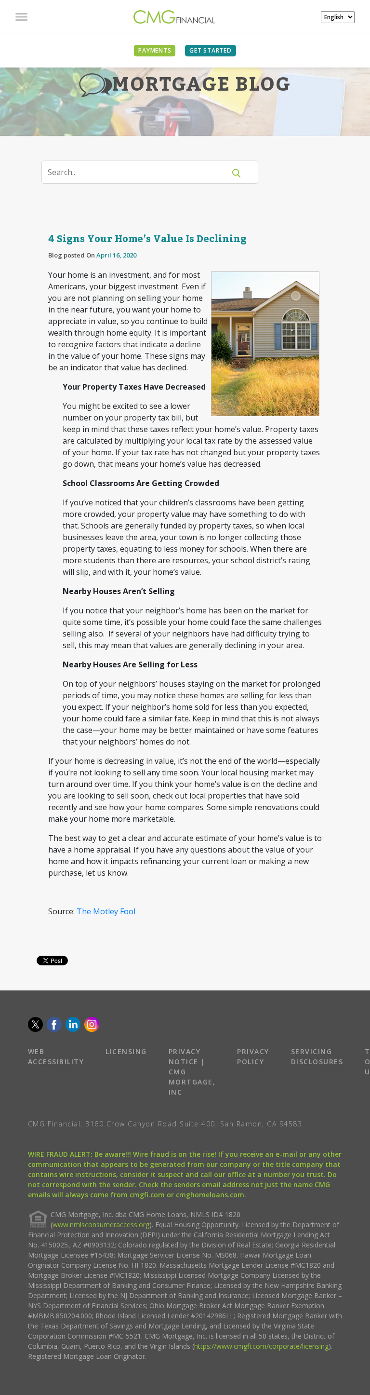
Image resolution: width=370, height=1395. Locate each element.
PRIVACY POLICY (253, 1056)
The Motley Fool (106, 911)
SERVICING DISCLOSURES (317, 1056)
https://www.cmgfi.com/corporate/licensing (261, 1346)
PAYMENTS (154, 50)
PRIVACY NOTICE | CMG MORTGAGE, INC (192, 1072)
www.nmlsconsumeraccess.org (101, 1224)
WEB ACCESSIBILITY (56, 1056)
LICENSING (126, 1051)
